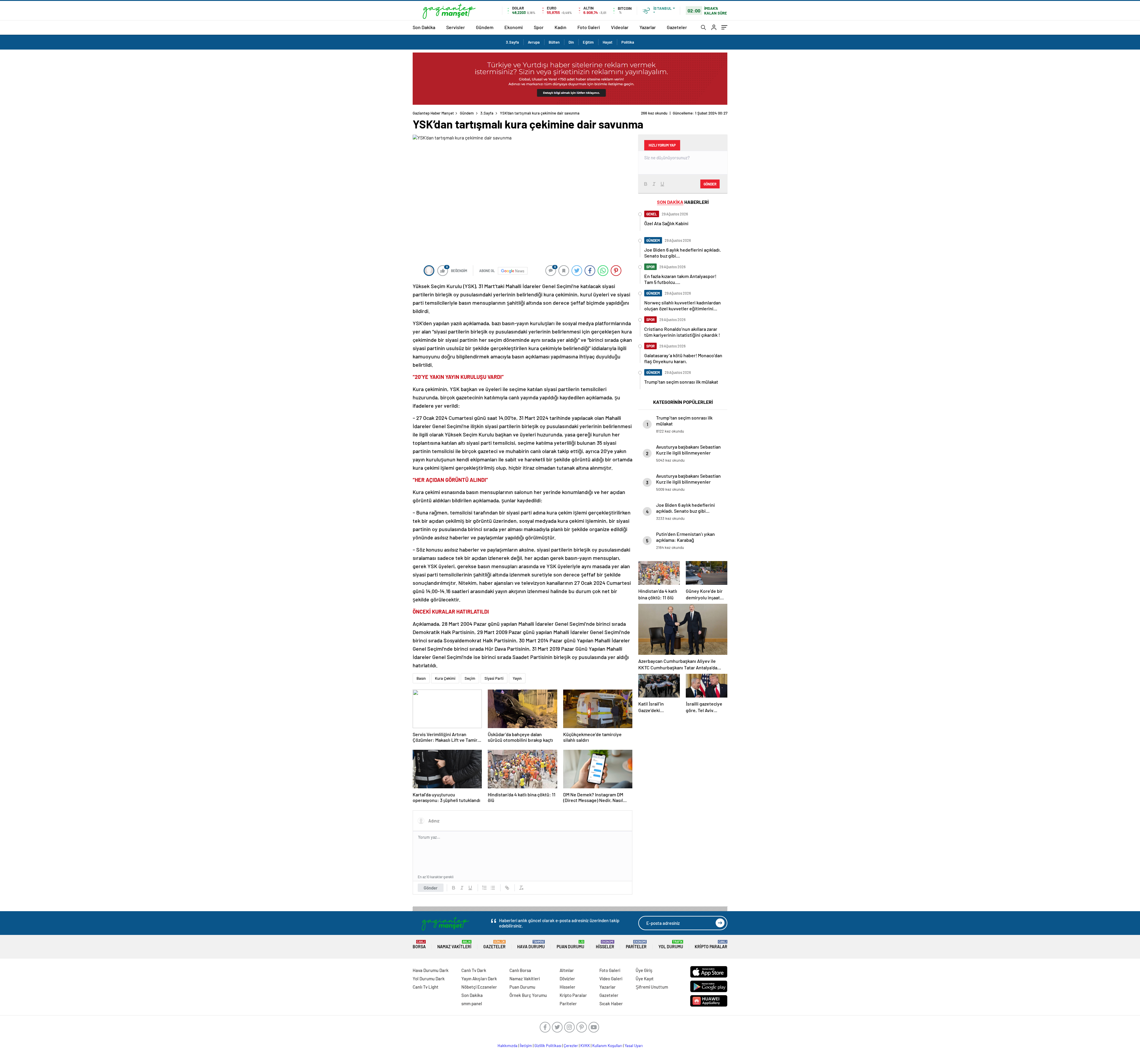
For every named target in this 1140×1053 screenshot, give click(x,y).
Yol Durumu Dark (429, 978)
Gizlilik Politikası (547, 1045)
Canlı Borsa (520, 970)
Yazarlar (647, 27)
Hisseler (605, 944)
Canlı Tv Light (425, 987)
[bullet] (493, 887)
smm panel (471, 1003)
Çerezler (571, 1045)
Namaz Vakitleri (454, 944)
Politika (627, 42)
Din (571, 42)
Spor (539, 27)
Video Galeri (610, 978)
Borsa (419, 944)
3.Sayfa (512, 42)
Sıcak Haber (611, 1003)
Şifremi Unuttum (652, 987)
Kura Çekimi (445, 678)
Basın (421, 678)
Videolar (619, 27)
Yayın (517, 678)
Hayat (607, 42)
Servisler (455, 27)
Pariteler (636, 944)
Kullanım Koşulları (607, 1045)
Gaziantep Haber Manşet (433, 113)
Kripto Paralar (711, 944)
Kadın (560, 27)
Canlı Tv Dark (473, 970)
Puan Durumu (570, 944)
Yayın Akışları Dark (479, 978)
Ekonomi (513, 27)
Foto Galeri (588, 27)
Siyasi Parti (494, 678)
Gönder (431, 887)
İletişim (526, 1045)
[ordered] (484, 887)
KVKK (585, 1045)
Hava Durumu (531, 944)
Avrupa (534, 42)
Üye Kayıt (645, 978)
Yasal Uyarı (634, 1045)
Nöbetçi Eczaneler (479, 987)
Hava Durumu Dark (431, 970)
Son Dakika (424, 27)
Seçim (470, 678)
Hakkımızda (507, 1045)
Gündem (484, 27)
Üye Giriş (644, 970)
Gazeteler (677, 27)
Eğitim (588, 42)
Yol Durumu (670, 944)
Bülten (554, 42)
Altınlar (567, 970)
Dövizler (567, 978)
